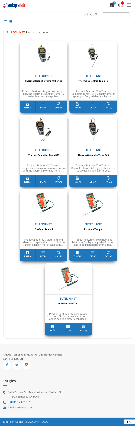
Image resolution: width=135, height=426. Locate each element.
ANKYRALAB (41, 421)
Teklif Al (27, 108)
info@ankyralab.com (20, 407)
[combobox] (116, 14)
